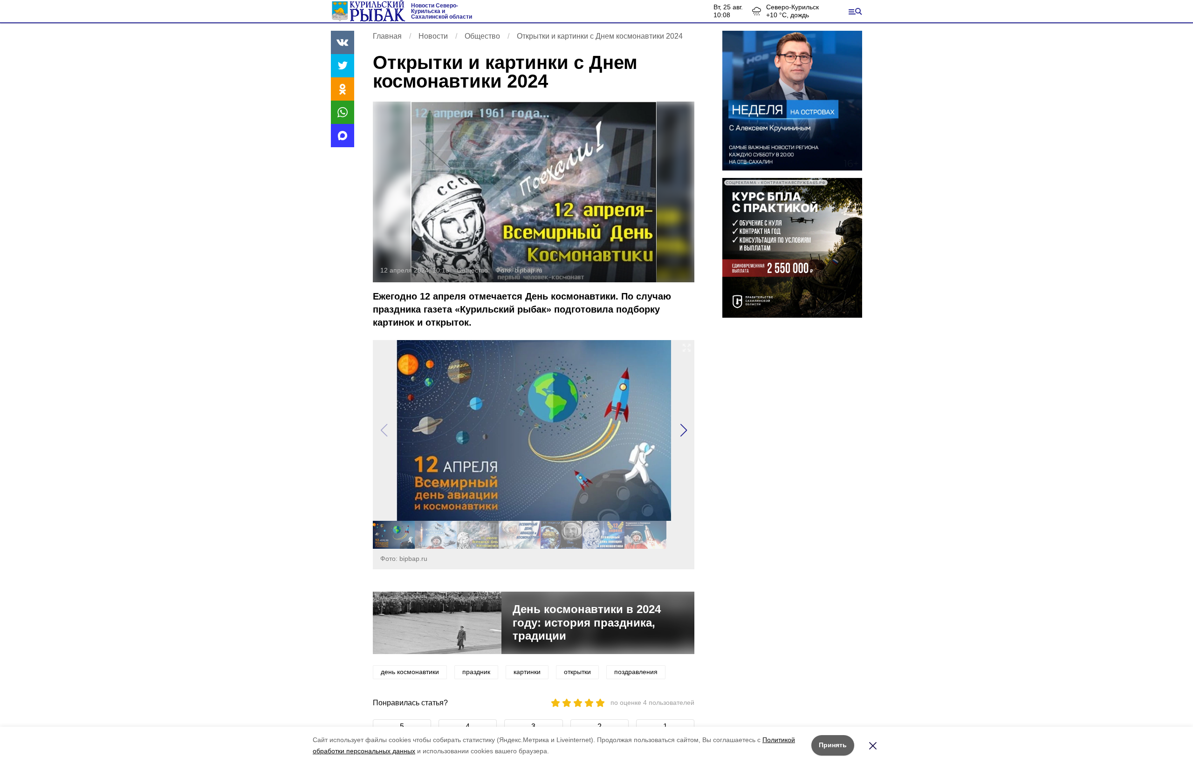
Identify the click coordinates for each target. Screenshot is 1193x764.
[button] (683, 430)
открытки (577, 671)
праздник (476, 671)
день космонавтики (410, 671)
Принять (833, 745)
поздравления (636, 671)
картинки (527, 671)
